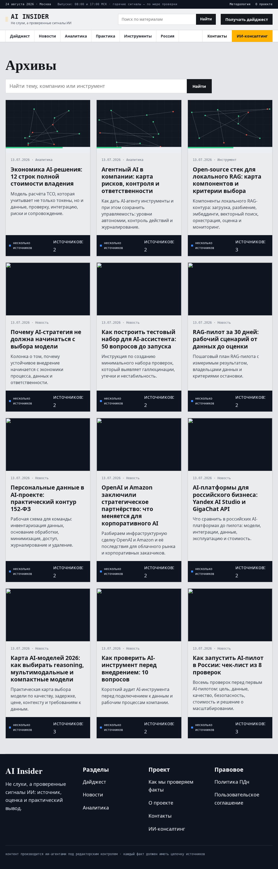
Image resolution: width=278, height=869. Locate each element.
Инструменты (138, 36)
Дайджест (20, 36)
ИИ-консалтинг (252, 36)
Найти (206, 19)
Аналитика (76, 36)
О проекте (264, 4)
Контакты (217, 36)
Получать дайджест (246, 19)
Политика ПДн (231, 781)
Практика (105, 36)
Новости (47, 36)
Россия (167, 36)
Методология (240, 4)
